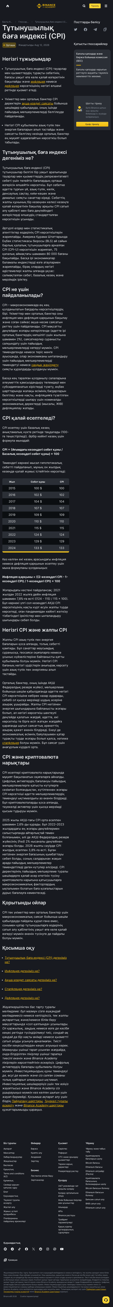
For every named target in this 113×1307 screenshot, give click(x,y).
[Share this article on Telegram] (95, 29)
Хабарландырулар (13, 1157)
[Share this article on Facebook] (85, 29)
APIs (60, 1211)
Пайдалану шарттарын (96, 1289)
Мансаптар (9, 1153)
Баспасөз (8, 1165)
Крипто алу (36, 1153)
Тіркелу (95, 6)
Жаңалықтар (10, 1161)
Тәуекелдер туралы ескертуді (16, 1291)
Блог (6, 1191)
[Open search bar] (83, 6)
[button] (106, 6)
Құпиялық (8, 1180)
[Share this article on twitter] (75, 29)
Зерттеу (35, 1161)
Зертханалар (37, 1180)
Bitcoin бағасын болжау (97, 1188)
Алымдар (63, 1207)
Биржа (34, 1148)
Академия (36, 1157)
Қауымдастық (11, 1196)
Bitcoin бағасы (93, 1163)
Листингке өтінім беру (42, 1176)
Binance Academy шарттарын (47, 1291)
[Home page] (46, 6)
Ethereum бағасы (94, 1167)
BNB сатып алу (93, 1203)
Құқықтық (9, 1169)
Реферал (62, 1153)
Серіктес (62, 1148)
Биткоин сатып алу (95, 1199)
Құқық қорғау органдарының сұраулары (66, 1229)
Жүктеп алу (9, 1207)
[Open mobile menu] (105, 6)
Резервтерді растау (68, 1171)
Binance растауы (66, 1215)
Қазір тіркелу (92, 124)
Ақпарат (8, 1148)
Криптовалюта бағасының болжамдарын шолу (96, 1181)
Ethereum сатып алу (95, 1207)
